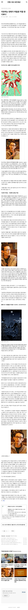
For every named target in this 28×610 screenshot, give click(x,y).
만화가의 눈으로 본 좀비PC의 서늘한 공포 (8, 541)
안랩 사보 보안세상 (14, 2)
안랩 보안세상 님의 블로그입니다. (9, 593)
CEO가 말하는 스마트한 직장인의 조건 (7, 538)
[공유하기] (6, 531)
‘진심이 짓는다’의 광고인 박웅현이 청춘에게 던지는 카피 (10, 542)
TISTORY (14, 607)
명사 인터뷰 (8, 535)
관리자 (18, 607)
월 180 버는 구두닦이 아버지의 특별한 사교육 (9, 539)
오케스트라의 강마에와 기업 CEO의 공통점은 (8, 544)
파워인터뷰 (3, 535)
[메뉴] (2, 2)
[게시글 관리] (8, 531)
